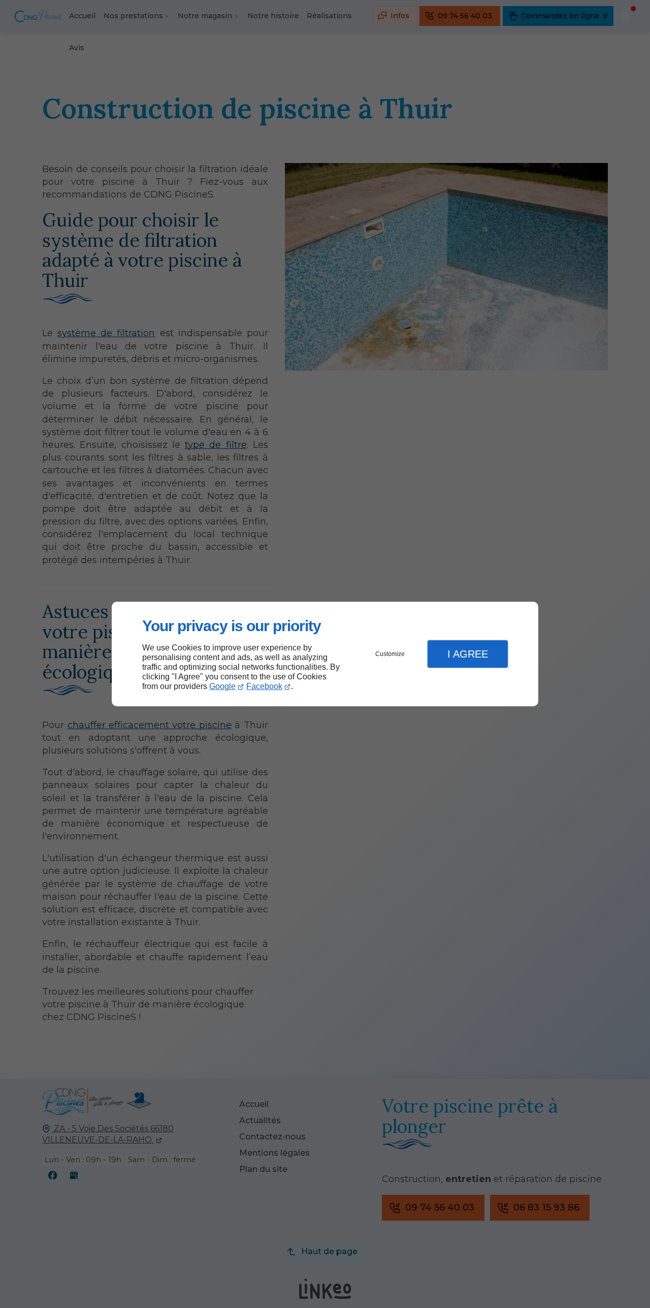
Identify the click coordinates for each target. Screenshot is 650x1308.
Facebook (264, 686)
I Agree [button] (467, 654)
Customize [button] (390, 654)
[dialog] (325, 654)
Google (222, 686)
